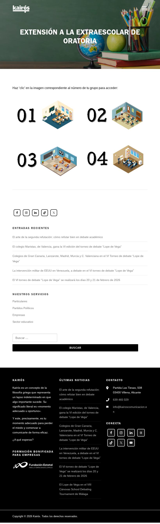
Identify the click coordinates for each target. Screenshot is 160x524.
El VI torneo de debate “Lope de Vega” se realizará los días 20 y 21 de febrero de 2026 (66, 280)
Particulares (19, 301)
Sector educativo (22, 321)
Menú (144, 8)
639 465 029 (121, 399)
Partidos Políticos (23, 308)
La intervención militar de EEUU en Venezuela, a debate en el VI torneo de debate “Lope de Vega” (73, 270)
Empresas (18, 314)
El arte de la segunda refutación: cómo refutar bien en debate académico (57, 237)
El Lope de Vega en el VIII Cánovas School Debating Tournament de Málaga (75, 489)
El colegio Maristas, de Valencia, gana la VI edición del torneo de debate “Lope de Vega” (67, 246)
